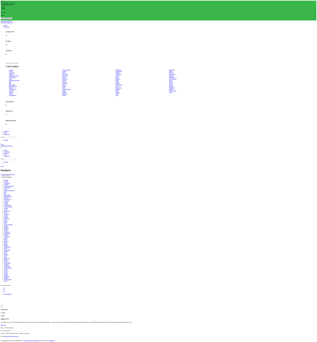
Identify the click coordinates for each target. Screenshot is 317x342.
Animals (11, 74)
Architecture (12, 77)
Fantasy (64, 80)
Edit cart (3, 18)
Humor (64, 95)
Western (171, 86)
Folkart (64, 86)
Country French (66, 70)
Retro (117, 90)
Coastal (11, 92)
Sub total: (3, 12)
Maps (117, 77)
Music (117, 80)
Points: (2, 15)
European (64, 79)
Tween (171, 83)
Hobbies (64, 92)
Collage (11, 93)
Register (6, 140)
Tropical (171, 82)
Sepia (117, 93)
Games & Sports (66, 89)
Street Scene (172, 74)
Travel (170, 80)
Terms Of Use (37, 340)
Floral (63, 85)
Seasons (118, 92)
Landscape (118, 74)
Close (2, 315)
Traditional (172, 77)
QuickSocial (51, 340)
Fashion (64, 82)
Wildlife (171, 89)
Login (2, 144)
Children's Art (12, 89)
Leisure (117, 76)
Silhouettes (172, 70)
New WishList (8, 294)
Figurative (65, 83)
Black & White (13, 86)
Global (64, 90)
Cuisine (64, 71)
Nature (117, 82)
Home (2, 174)
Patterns (118, 83)
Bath (10, 82)
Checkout (9, 18)
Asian (10, 79)
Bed (10, 83)
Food (63, 87)
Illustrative (118, 70)
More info (3, 325)
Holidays (64, 93)
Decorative (65, 74)
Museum (118, 79)
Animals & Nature (13, 76)
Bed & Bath (12, 85)
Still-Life (171, 73)
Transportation (172, 79)
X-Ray (171, 92)
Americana (12, 73)
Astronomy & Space (14, 80)
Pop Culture (119, 87)
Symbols (171, 76)
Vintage (171, 85)
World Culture (172, 90)
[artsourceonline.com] (6, 21)
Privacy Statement (28, 340)
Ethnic (64, 77)
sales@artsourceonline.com (11, 336)
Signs (117, 95)
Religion (118, 89)
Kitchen (118, 73)
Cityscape (11, 90)
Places (117, 86)
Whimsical (172, 87)
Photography (119, 85)
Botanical (11, 87)
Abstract (11, 70)
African (11, 71)
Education (65, 76)
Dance (64, 73)
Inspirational (119, 71)
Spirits (170, 71)
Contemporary (12, 95)
